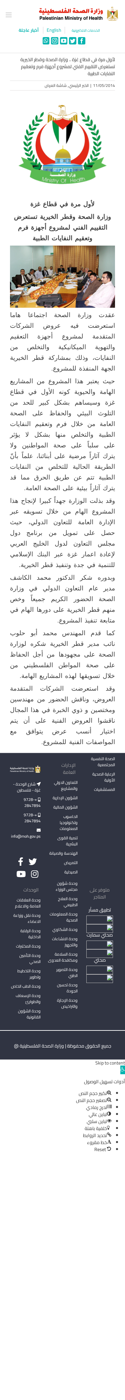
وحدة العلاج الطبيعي (68, 901)
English (54, 30)
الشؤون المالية (65, 807)
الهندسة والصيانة (63, 853)
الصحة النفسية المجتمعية (103, 762)
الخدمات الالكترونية (86, 30)
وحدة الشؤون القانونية (29, 1014)
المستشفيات (104, 789)
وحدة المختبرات (28, 946)
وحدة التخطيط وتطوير (29, 974)
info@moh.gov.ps (26, 836)
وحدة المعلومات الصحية (64, 917)
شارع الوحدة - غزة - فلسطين (27, 787)
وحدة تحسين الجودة (67, 988)
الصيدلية (71, 872)
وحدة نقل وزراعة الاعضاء (27, 918)
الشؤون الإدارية (65, 798)
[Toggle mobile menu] (9, 14)
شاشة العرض (56, 85)
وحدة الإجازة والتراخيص (67, 1003)
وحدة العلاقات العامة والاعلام (28, 903)
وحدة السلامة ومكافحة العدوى (63, 957)
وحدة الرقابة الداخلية (30, 934)
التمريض (71, 862)
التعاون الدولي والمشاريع (66, 785)
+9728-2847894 (32, 802)
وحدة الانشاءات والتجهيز (65, 942)
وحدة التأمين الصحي (30, 958)
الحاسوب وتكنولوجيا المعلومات (69, 822)
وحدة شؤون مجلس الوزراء (67, 886)
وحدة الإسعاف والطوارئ (28, 998)
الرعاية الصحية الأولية (103, 777)
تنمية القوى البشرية (67, 841)
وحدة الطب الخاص (26, 986)
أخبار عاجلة (29, 30)
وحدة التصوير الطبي (67, 972)
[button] (122, 1070)
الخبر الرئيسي (79, 85)
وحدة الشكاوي (65, 929)
